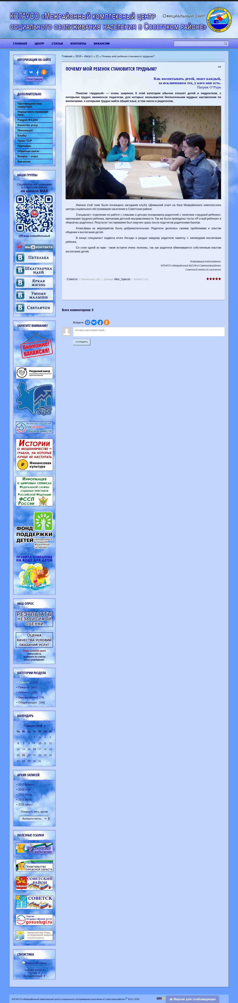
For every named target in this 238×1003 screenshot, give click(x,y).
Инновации (25, 130)
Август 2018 (34, 725)
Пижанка (23, 687)
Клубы (22, 135)
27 (18, 761)
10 (39, 743)
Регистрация (34, 79)
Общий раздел (27, 702)
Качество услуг (27, 125)
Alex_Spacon (122, 279)
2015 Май (24, 789)
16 (34, 749)
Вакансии (23, 161)
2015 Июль (25, 799)
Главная (67, 56)
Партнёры (24, 146)
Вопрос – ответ (27, 156)
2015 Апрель (26, 784)
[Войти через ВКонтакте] (94, 322)
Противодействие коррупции (29, 105)
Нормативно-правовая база (32, 113)
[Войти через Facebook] (100, 322)
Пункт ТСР (24, 140)
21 (97, 56)
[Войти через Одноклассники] (106, 322)
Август (88, 56)
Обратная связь (28, 151)
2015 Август (25, 804)
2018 (78, 56)
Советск (72, 279)
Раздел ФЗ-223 (27, 120)
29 (29, 761)
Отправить (81, 342)
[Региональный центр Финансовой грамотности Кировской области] (34, 415)
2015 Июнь (25, 794)
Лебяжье (24, 692)
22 (29, 755)
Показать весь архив (34, 811)
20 (18, 755)
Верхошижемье (28, 697)
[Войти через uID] (87, 322)
